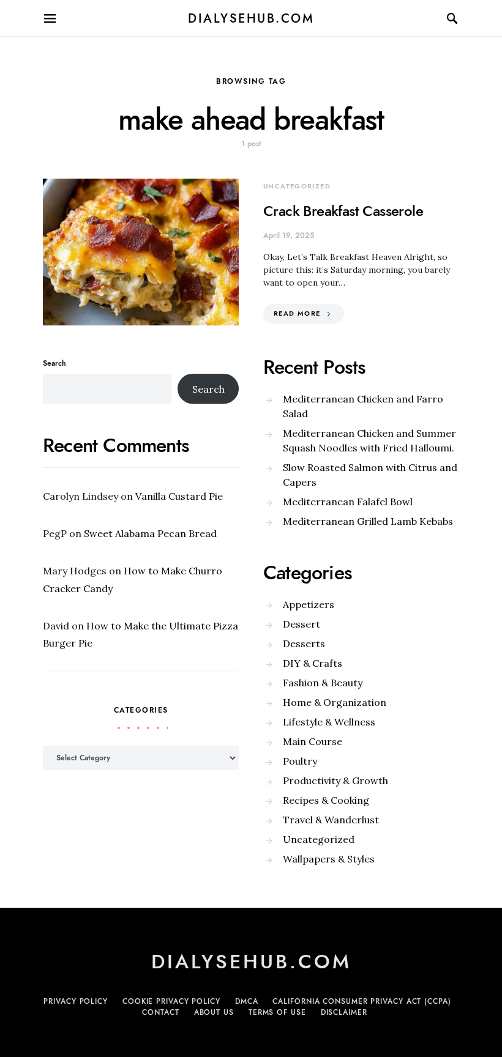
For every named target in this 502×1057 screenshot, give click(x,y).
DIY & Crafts (312, 663)
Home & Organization (334, 702)
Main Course (312, 741)
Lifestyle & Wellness (329, 722)
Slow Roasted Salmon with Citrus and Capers (370, 474)
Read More (297, 313)
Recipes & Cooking (326, 800)
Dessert (301, 624)
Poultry (300, 761)
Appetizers (308, 604)
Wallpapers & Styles (329, 859)
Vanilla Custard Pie (179, 496)
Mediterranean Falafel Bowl (348, 501)
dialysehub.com (251, 18)
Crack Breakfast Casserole (343, 211)
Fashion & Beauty (322, 683)
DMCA (246, 1001)
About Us (214, 1012)
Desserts (304, 643)
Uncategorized (297, 186)
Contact (160, 1012)
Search (54, 363)
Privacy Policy (75, 1001)
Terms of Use (277, 1012)
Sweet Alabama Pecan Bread (150, 533)
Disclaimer (344, 1012)
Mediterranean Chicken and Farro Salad (363, 406)
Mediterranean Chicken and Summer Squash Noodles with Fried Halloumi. (369, 440)
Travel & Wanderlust (331, 820)
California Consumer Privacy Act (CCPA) (361, 1001)
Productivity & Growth (335, 780)
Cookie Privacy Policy (171, 1001)
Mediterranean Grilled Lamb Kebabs (368, 521)
